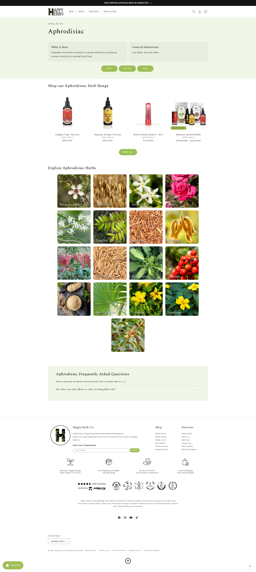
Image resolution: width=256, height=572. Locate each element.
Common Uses (161, 446)
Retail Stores (160, 437)
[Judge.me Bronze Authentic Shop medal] (150, 486)
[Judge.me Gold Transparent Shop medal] (127, 486)
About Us (186, 437)
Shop (109, 68)
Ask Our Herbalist (189, 449)
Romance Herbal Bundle (188, 134)
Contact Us (186, 443)
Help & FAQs (187, 434)
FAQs (145, 68)
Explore (127, 68)
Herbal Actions (161, 449)
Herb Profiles (187, 446)
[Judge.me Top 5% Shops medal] (161, 486)
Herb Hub (186, 440)
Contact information (151, 550)
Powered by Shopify (75, 550)
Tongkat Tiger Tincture (67, 134)
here (124, 381)
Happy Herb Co (60, 550)
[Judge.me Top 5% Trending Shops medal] (173, 486)
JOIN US (134, 450)
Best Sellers (160, 443)
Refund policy (90, 550)
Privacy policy (104, 550)
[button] (72, 11)
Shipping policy (135, 550)
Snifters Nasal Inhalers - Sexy (148, 134)
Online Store (160, 434)
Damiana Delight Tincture (107, 134)
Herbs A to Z (160, 440)
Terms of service (119, 550)
